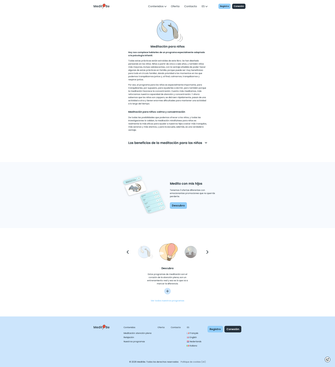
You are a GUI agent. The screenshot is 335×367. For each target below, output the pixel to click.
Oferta (175, 6)
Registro (224, 6)
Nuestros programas (134, 341)
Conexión (239, 6)
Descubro (178, 205)
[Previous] (128, 252)
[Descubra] (167, 291)
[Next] (207, 252)
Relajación (129, 337)
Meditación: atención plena (137, 333)
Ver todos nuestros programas (167, 300)
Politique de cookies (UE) (193, 361)
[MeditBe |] (101, 332)
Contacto (190, 6)
